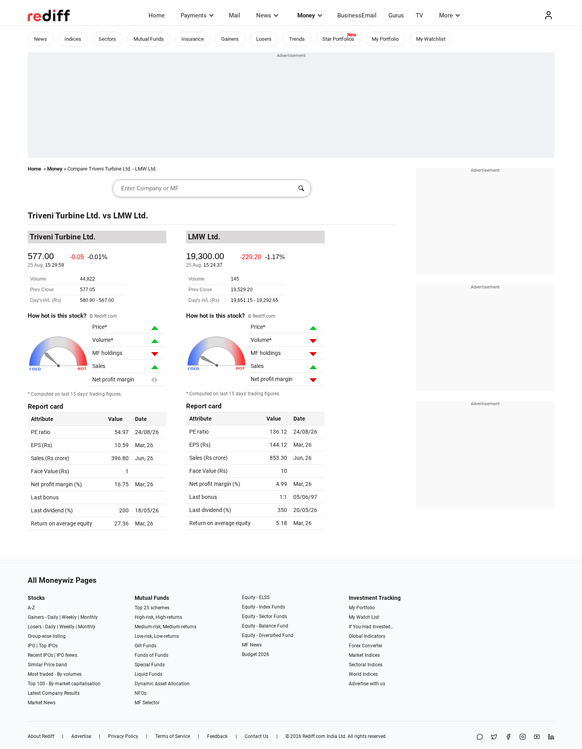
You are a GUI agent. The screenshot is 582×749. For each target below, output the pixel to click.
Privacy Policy (123, 736)
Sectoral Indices (365, 664)
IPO (31, 646)
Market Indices (364, 655)
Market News (41, 702)
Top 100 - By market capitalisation (64, 683)
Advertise (81, 736)
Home (156, 15)
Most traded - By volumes (55, 674)
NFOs (140, 693)
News (263, 15)
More (446, 15)
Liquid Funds (148, 674)
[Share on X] (494, 737)
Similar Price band (47, 664)
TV (419, 15)
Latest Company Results (54, 693)
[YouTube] (537, 737)
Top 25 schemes (152, 608)
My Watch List (364, 617)
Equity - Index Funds (263, 607)
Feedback (217, 736)
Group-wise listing (47, 636)
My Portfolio (385, 39)
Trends (297, 39)
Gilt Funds (145, 646)
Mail (234, 15)
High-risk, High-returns (158, 617)
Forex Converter (365, 646)
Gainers (230, 39)
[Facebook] (508, 737)
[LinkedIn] (551, 737)
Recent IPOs (40, 655)
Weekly (69, 617)
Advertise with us (367, 683)
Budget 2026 (255, 654)
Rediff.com (313, 736)
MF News (252, 645)
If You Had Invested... (371, 627)
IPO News (67, 655)
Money (306, 15)
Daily (53, 617)
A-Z (31, 608)
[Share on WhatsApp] (480, 737)
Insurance (192, 39)
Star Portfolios (338, 39)
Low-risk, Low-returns (157, 636)
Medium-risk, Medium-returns (165, 627)
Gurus (396, 15)
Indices (73, 39)
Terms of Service (172, 736)
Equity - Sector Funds (264, 616)
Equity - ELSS (256, 597)
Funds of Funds (151, 655)
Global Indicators (367, 636)
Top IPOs (48, 646)
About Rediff (41, 736)
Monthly (89, 617)
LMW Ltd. (130, 215)
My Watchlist (430, 39)
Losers (264, 39)
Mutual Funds (148, 39)
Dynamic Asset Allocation (162, 683)
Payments (194, 15)
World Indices (363, 674)
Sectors (107, 39)
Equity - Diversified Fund (267, 635)
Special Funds (150, 664)
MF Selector (147, 702)
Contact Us (256, 736)
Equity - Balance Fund (265, 626)
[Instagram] (522, 737)
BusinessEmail (357, 15)
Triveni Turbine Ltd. (64, 215)
